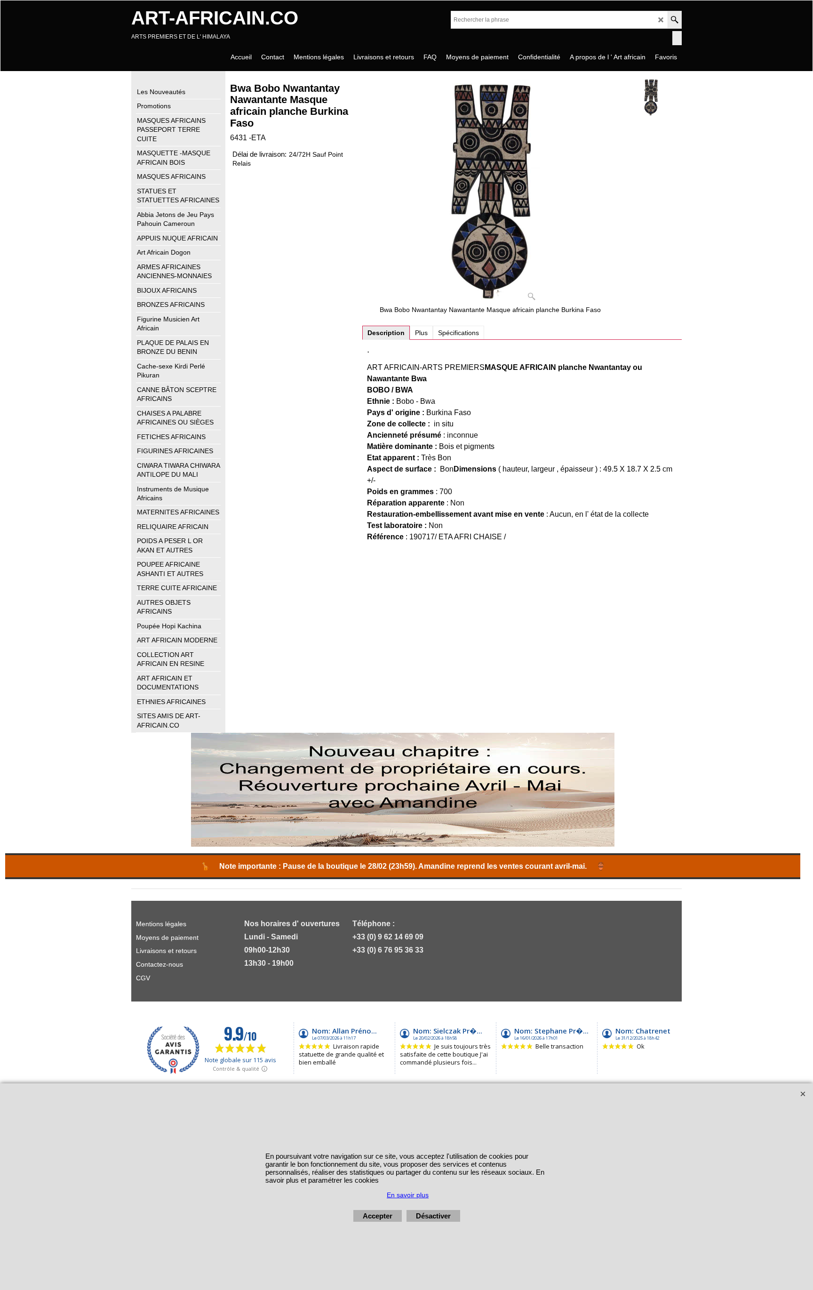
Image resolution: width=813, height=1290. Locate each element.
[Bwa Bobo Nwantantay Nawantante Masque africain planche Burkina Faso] (490, 191)
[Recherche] (674, 19)
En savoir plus (408, 1195)
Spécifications (458, 333)
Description (386, 333)
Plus (421, 333)
